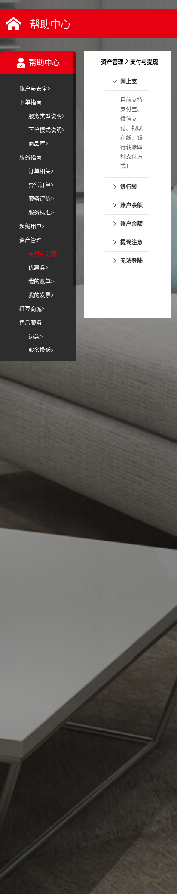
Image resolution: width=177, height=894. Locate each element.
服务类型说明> (46, 116)
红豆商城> (32, 309)
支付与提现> (43, 254)
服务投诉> (41, 350)
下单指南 (30, 102)
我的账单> (41, 281)
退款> (35, 336)
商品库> (38, 143)
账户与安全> (34, 88)
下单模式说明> (46, 130)
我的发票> (41, 295)
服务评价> (41, 198)
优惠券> (38, 267)
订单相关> (41, 171)
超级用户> (32, 226)
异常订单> (41, 185)
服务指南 (30, 157)
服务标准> (41, 212)
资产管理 (30, 240)
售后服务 (30, 322)
